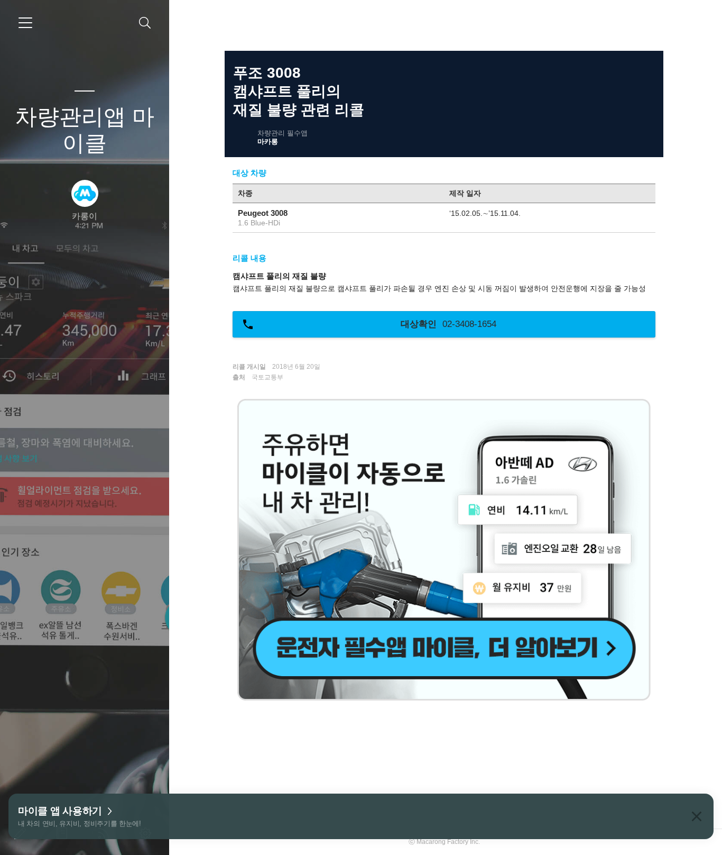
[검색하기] (145, 23)
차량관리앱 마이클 (84, 130)
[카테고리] (25, 23)
